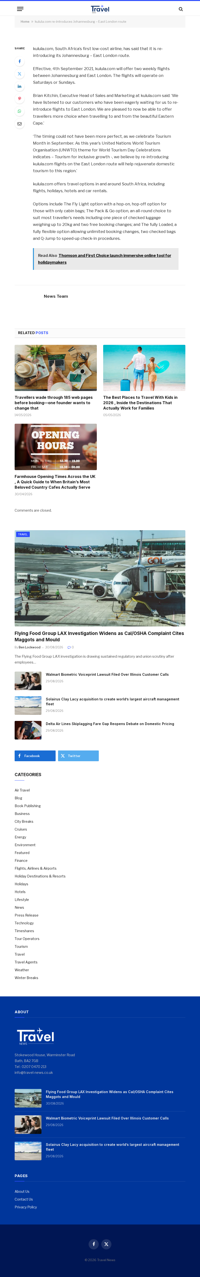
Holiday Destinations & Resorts (40, 876)
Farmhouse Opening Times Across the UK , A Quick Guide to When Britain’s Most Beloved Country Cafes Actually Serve (55, 482)
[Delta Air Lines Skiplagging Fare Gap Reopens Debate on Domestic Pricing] (28, 730)
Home (25, 21)
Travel (23, 534)
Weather (22, 970)
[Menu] (20, 8)
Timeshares (24, 931)
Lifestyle (22, 899)
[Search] (180, 8)
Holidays (21, 884)
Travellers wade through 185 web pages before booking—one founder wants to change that (54, 403)
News (19, 907)
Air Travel (22, 790)
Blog (18, 798)
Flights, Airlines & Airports (36, 868)
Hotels (20, 892)
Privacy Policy (26, 1207)
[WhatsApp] (19, 111)
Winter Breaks (26, 978)
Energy (20, 837)
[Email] (19, 123)
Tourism (21, 946)
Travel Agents (26, 962)
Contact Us (24, 1199)
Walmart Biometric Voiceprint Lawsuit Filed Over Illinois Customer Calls (107, 674)
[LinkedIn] (19, 86)
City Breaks (24, 821)
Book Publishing (28, 806)
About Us (22, 1191)
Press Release (27, 915)
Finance (21, 860)
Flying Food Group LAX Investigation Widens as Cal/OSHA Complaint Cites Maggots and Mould (99, 637)
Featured (22, 853)
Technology (24, 923)
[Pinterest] (19, 99)
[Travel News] (100, 9)
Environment (25, 845)
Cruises (21, 829)
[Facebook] (19, 61)
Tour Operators (27, 939)
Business (22, 814)
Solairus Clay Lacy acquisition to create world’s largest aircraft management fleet (112, 701)
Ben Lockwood (29, 647)
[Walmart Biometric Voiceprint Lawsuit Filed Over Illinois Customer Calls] (28, 681)
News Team (56, 296)
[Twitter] (19, 74)
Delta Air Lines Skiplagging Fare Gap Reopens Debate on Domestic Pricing (110, 724)
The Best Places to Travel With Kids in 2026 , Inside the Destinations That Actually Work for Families (140, 403)
